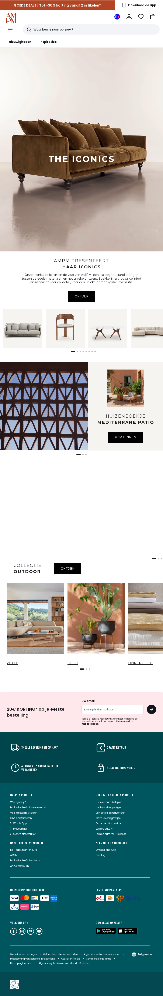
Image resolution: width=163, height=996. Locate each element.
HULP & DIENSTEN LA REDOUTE (114, 795)
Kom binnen (125, 437)
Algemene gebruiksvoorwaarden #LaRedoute (64, 963)
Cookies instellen (70, 958)
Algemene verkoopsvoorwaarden (102, 954)
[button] (153, 17)
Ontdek (81, 296)
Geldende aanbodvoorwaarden (60, 954)
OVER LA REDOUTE (21, 795)
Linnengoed (140, 663)
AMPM (13, 855)
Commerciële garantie (99, 958)
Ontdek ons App (106, 850)
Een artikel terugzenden (110, 813)
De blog (100, 855)
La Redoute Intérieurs (23, 850)
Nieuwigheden (20, 42)
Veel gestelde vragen (23, 813)
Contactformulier (24, 834)
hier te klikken (90, 723)
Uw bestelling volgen (109, 807)
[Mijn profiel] (129, 17)
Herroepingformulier (21, 963)
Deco (72, 663)
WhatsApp (20, 823)
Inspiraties (48, 42)
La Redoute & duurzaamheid (29, 807)
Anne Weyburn (19, 866)
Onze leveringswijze (108, 818)
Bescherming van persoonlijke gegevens (33, 958)
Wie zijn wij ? (18, 802)
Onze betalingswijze (108, 823)
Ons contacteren (21, 818)
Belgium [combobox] (143, 954)
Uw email (89, 701)
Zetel (12, 663)
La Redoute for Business (111, 834)
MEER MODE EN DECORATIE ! (112, 843)
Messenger (20, 828)
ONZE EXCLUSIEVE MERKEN (26, 843)
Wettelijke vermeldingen (23, 954)
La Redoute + (104, 828)
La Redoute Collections (25, 860)
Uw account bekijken (109, 802)
